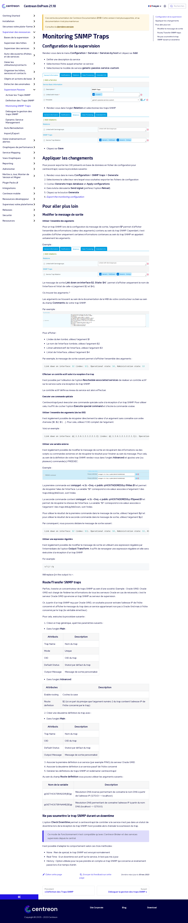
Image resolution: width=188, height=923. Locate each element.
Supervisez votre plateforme (18, 204)
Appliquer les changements (167, 21)
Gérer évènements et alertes (14, 140)
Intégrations (9, 188)
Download (152, 907)
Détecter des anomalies (17, 84)
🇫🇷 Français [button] (153, 6)
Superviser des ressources (16, 32)
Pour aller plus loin (162, 25)
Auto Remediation (13, 127)
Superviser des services (16, 48)
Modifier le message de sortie (170, 28)
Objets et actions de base (18, 78)
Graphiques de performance (18, 147)
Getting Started (11, 15)
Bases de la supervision (16, 37)
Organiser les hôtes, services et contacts (15, 72)
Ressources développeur (16, 198)
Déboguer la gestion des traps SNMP (19, 113)
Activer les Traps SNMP (18, 94)
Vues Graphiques (12, 158)
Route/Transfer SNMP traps (169, 32)
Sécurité (7, 215)
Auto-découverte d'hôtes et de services (17, 55)
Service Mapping (11, 152)
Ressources (9, 220)
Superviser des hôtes (15, 42)
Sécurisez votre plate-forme (18, 26)
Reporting (8, 163)
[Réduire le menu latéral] (19, 896)
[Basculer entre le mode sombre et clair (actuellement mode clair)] (165, 6)
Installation (8, 21)
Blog (124, 907)
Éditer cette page (54, 874)
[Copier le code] (146, 366)
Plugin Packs (9, 182)
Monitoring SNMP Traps (18, 105)
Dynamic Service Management (14, 121)
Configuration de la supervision (168, 17)
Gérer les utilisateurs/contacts (15, 64)
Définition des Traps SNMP (20, 100)
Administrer (9, 168)
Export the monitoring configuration (65, 196)
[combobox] (177, 6)
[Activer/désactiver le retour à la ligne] (141, 436)
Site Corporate (96, 907)
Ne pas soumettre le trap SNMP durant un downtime (168, 38)
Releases (7, 209)
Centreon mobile (11, 193)
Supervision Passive (14, 89)
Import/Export (11, 133)
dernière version (65, 26)
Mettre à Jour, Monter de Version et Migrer (16, 176)
